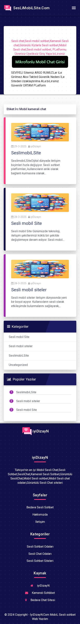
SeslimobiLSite (19, 355)
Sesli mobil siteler (21, 346)
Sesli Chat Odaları (40, 554)
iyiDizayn (36, 146)
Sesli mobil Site (19, 337)
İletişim (40, 522)
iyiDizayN (40, 431)
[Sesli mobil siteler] (40, 269)
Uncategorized (18, 365)
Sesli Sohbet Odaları (40, 546)
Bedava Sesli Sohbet (40, 507)
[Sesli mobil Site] (40, 202)
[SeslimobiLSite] (40, 132)
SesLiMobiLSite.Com (31, 8)
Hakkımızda (40, 514)
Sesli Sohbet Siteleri (40, 561)
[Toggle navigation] (73, 8)
